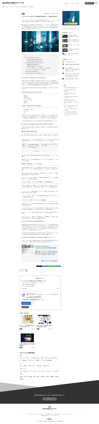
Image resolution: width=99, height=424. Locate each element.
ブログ (72, 3)
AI (20, 360)
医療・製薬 (30, 376)
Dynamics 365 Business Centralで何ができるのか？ (35, 62)
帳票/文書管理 (49, 360)
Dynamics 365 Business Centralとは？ (32, 57)
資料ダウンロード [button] (78, 3)
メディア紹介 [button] (65, 3)
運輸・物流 (43, 376)
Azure (43, 371)
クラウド (21, 357)
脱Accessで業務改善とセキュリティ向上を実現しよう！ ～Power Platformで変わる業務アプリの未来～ (72, 69)
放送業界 (56, 376)
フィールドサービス (33, 371)
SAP (21, 371)
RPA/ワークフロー (32, 365)
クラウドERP (30, 20)
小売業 (25, 376)
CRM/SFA (25, 365)
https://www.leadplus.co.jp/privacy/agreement (33, 297)
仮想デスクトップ (46, 365)
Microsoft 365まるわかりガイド (70, 61)
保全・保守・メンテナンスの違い (73, 45)
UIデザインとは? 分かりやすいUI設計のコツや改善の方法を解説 (73, 41)
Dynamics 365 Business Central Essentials (35, 59)
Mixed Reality (39, 365)
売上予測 (48, 203)
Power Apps (56, 224)
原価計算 (26, 185)
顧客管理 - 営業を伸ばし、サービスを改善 (34, 66)
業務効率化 (24, 360)
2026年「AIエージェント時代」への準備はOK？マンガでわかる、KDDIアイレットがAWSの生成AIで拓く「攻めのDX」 (72, 75)
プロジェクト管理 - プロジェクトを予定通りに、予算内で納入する (71, 106)
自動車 (47, 376)
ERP (23, 13)
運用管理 (37, 360)
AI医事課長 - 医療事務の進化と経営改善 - (72, 65)
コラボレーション (31, 360)
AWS (39, 371)
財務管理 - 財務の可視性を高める (33, 64)
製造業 (21, 376)
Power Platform (56, 371)
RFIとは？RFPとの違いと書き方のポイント (73, 54)
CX (41, 360)
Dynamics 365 (37, 20)
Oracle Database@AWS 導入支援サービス (72, 79)
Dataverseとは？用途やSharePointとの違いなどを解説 (73, 36)
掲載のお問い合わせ (89, 3)
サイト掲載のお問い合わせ (44, 415)
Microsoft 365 (26, 371)
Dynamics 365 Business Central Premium (34, 61)
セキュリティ (27, 357)
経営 (44, 360)
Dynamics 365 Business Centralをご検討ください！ (35, 73)
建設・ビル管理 (36, 376)
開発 (42, 357)
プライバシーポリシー (54, 415)
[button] (96, 3)
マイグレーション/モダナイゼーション (51, 357)
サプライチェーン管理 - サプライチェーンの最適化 (36, 69)
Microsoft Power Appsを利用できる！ (32, 71)
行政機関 (51, 376)
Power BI (27, 139)
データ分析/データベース (35, 357)
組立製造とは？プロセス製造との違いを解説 (73, 50)
